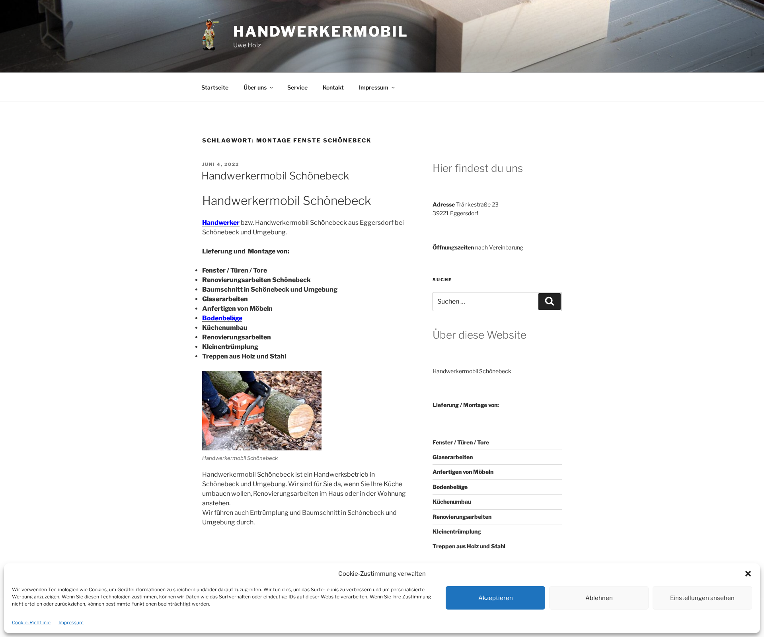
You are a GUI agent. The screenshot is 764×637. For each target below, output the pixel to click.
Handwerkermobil (320, 31)
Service (297, 87)
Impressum (71, 622)
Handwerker (221, 222)
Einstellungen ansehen (702, 598)
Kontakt (333, 87)
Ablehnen (599, 598)
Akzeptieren (495, 598)
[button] (748, 574)
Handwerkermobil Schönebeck (275, 175)
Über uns (255, 87)
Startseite (214, 87)
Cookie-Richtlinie (31, 622)
